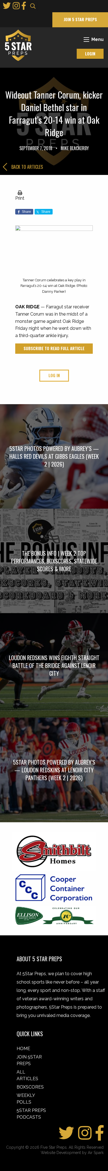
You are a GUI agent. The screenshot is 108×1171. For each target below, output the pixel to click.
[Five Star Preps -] (17, 45)
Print (19, 198)
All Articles (27, 1075)
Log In (54, 375)
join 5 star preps (80, 19)
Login (90, 54)
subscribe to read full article (54, 348)
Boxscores (30, 1087)
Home (23, 1048)
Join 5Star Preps (29, 1060)
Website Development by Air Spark (72, 1152)
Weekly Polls (26, 1099)
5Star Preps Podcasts (31, 1114)
